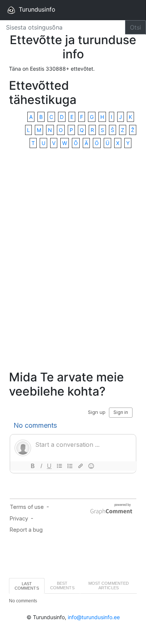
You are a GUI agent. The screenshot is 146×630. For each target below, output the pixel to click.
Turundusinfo (36, 9)
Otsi (135, 27)
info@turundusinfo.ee (94, 617)
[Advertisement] (73, 260)
